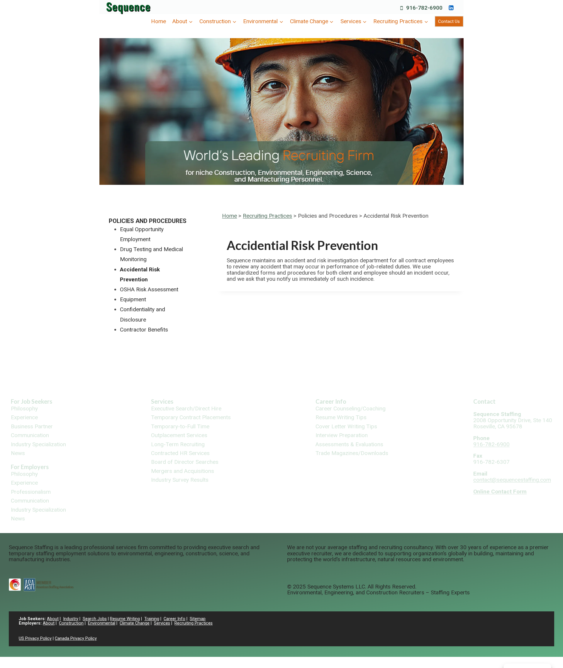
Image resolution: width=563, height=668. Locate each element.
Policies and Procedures (147, 220)
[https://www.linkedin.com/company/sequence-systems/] (451, 7)
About (53, 618)
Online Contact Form (500, 491)
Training (151, 618)
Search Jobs (95, 618)
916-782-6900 (491, 444)
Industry (70, 618)
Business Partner (32, 427)
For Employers (30, 466)
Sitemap (198, 618)
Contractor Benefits (144, 329)
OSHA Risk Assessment (149, 289)
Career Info (331, 401)
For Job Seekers (31, 401)
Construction (71, 623)
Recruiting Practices (267, 215)
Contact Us (449, 21)
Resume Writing (125, 618)
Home (158, 21)
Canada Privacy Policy (76, 638)
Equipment (133, 299)
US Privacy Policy (35, 638)
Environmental (101, 623)
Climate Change (135, 623)
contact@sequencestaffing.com (512, 479)
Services (162, 401)
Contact (484, 401)
